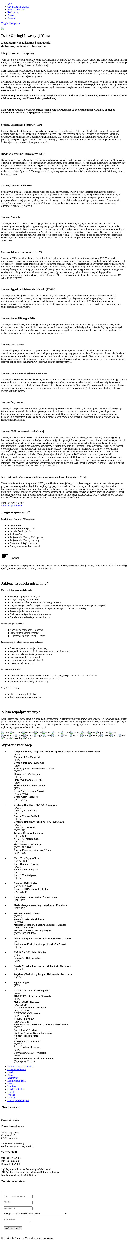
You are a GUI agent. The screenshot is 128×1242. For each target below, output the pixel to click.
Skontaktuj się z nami (11, 505)
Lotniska (11, 1086)
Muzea (10, 1083)
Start (9, 4)
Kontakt (11, 18)
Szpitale (11, 1097)
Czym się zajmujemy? (18, 6)
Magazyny (12, 1078)
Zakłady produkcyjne (18, 1100)
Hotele (10, 1072)
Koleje (10, 1075)
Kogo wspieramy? (16, 9)
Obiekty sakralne (15, 1089)
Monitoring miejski (16, 1080)
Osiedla (11, 1092)
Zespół (10, 15)
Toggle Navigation (10, 23)
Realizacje (12, 12)
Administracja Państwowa (20, 1066)
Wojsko (11, 1094)
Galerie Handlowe (16, 1069)
